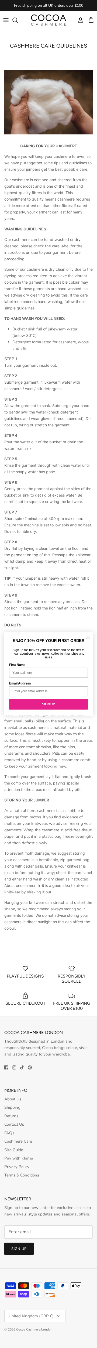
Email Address (20, 683)
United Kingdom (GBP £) (31, 1316)
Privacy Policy (16, 1166)
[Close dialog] (88, 637)
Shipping (12, 1107)
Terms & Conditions (21, 1175)
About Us (12, 1099)
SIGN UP (48, 704)
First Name (17, 664)
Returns (11, 1116)
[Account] (79, 20)
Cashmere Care (18, 1141)
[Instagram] (14, 1067)
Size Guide (13, 1150)
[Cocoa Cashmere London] (48, 20)
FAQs (9, 1133)
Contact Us (14, 1124)
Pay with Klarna (18, 1158)
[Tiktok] (22, 1067)
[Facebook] (6, 1067)
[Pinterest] (30, 1067)
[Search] (18, 20)
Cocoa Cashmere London (34, 1329)
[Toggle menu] (6, 20)
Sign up (19, 1248)
